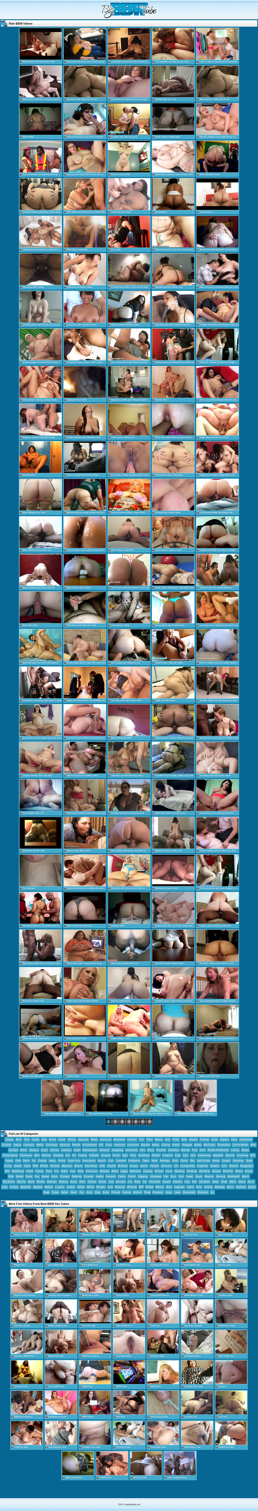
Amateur (34, 1150)
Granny (10, 1139)
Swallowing (204, 1155)
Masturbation (90, 1150)
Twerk (27, 1166)
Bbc (192, 1160)
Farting (235, 1150)
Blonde (41, 1181)
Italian (64, 1192)
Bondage (165, 1160)
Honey (216, 1160)
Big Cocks (209, 1145)
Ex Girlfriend (90, 1145)
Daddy (197, 1145)
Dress (54, 1176)
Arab (44, 1139)
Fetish (29, 1171)
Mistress (132, 1187)
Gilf (101, 1145)
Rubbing (76, 1176)
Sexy (199, 1187)
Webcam (52, 1181)
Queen (251, 1187)
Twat (111, 1181)
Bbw (37, 1155)
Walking (63, 1181)
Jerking (208, 1187)
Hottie (64, 1171)
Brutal (52, 1139)
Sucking (147, 1171)
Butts (137, 1181)
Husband (104, 1150)
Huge (46, 1192)
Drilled (44, 1166)
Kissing (127, 1192)
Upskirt (102, 1160)
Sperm (144, 1166)
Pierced (116, 1192)
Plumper (65, 1176)
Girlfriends (131, 1150)
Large (169, 1192)
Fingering (202, 1166)
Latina (190, 1187)
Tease (249, 1160)
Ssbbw (99, 1176)
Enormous (91, 1171)
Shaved (111, 1166)
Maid (169, 1187)
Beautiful (218, 1155)
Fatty (177, 1155)
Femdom (111, 1176)
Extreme (132, 1139)
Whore (239, 1171)
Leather (71, 1187)
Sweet (189, 1176)
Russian (46, 1155)
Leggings (179, 1187)
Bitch (82, 1181)
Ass (68, 1155)
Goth (102, 1166)
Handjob (161, 1150)
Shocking (238, 1160)
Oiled (224, 1181)
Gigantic (177, 1181)
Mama (94, 1139)
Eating (45, 1176)
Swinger (13, 1150)
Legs (4, 1187)
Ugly (125, 1155)
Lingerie (59, 1187)
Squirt (199, 1176)
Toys (185, 1155)
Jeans (74, 1192)
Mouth (90, 1187)
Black (31, 1181)
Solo (142, 1150)
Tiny (141, 1139)
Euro (173, 1176)
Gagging (143, 1176)
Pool (194, 1150)
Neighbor (26, 1187)
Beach (245, 1176)
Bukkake (104, 1171)
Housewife (119, 1139)
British (102, 1181)
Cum (110, 1160)
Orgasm (224, 1139)
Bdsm (115, 1171)
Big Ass (145, 1145)
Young (35, 1139)
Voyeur (9, 1160)
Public (176, 1145)
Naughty (37, 1187)
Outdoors (203, 1192)
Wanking (179, 1171)
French (132, 1176)
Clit (176, 1166)
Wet (7, 1171)
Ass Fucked (203, 1160)
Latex (177, 1192)
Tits (130, 1181)
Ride (11, 1176)
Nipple (245, 1150)
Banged (216, 1171)
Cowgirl (226, 1160)
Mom (19, 1139)
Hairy (234, 1139)
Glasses (233, 1166)
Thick (49, 1171)
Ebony (184, 1160)
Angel (77, 1150)
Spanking (173, 1150)
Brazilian (228, 1171)
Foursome (133, 1145)
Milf (141, 1187)
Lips (110, 1187)
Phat (18, 1160)
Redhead (241, 1187)
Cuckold (6, 1145)
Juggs (124, 1171)
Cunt (224, 1166)
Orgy (97, 1192)
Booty (74, 1181)
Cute (187, 1181)
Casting (166, 1145)
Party (133, 1155)
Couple (166, 1181)
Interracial (105, 1139)
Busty (151, 1150)
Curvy (169, 1171)
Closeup (105, 1155)
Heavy (52, 1160)
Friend (248, 1171)
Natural (49, 1187)
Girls (202, 1150)
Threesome (26, 1155)
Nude (154, 1160)
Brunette (120, 1181)
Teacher (92, 1181)
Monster (101, 1187)
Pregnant (168, 1155)
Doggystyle (247, 1166)
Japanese (83, 1139)
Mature (159, 1139)
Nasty (216, 1181)
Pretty (176, 1139)
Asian (214, 1139)
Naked (40, 1145)
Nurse (251, 1181)
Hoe (194, 1181)
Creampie (29, 1145)
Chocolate (154, 1181)
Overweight (189, 1192)
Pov (56, 1171)
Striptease (155, 1176)
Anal (167, 1139)
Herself (76, 1145)
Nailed (81, 1187)
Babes (155, 1145)
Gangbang (117, 1150)
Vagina (17, 1145)
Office (233, 1181)
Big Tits (21, 1181)
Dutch (26, 1160)
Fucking (204, 1139)
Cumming (242, 1155)
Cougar (134, 1166)
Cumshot (121, 1160)
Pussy (55, 1192)
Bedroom (67, 1166)
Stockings (143, 1155)
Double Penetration (218, 1150)
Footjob (154, 1166)
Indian (61, 1139)
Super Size (74, 1160)
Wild (35, 1166)
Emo (181, 1176)
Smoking (192, 1171)
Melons (160, 1187)
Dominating (89, 1160)
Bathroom (135, 1171)
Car (145, 1181)
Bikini (24, 1150)
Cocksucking (188, 1166)
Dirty (184, 1139)
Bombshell (234, 1176)
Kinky (106, 1192)
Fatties (121, 1176)
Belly (80, 1171)
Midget (149, 1187)
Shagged (187, 1145)
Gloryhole (204, 1181)
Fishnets (94, 1155)
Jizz (82, 1192)
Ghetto (17, 1166)
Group (8, 1166)
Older (150, 1139)
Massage (219, 1187)
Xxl (74, 1155)
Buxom (78, 1166)
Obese (242, 1181)
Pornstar (88, 1176)
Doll (252, 1155)
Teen (26, 1139)
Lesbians (66, 1150)
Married (185, 1150)
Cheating (58, 1155)
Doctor (116, 1155)
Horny (230, 1187)
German (54, 1150)
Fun (37, 1176)
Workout (122, 1166)
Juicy (89, 1192)
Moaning (120, 1187)
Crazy (109, 1145)
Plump (61, 1160)
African (72, 1139)
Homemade (246, 1139)
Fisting (39, 1171)
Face (72, 1171)
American (166, 1166)
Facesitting (91, 1166)
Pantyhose (134, 1160)
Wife (253, 1145)
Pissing (82, 1155)
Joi (212, 1192)
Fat (33, 1160)
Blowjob (54, 1166)
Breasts (193, 1139)
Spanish (230, 1155)
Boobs (19, 1176)
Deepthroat (18, 1171)
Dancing (220, 1176)
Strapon (214, 1166)
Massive (209, 1176)
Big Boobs (9, 1181)
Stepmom (119, 1145)
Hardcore (65, 1145)
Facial (29, 1176)
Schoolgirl (51, 1145)
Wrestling (204, 1171)
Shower (159, 1171)
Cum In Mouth (240, 1145)
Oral (193, 1155)
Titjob (44, 1150)
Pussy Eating (10, 1155)
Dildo (175, 1160)
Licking (14, 1187)
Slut (166, 1176)
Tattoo (146, 1160)
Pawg (147, 1192)
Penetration (224, 1145)
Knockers (158, 1192)
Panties (156, 1155)
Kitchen (137, 1192)
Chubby (42, 1160)
